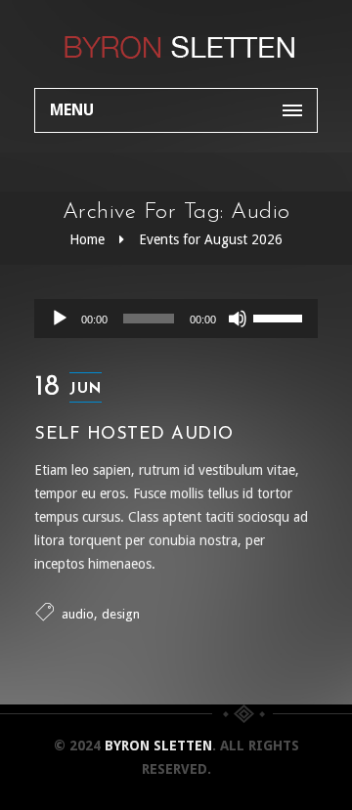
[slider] (280, 316)
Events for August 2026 (211, 239)
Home (87, 239)
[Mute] (237, 318)
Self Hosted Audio (134, 435)
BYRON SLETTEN (158, 745)
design (121, 614)
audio (78, 614)
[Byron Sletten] (176, 44)
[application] (176, 318)
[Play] (59, 318)
